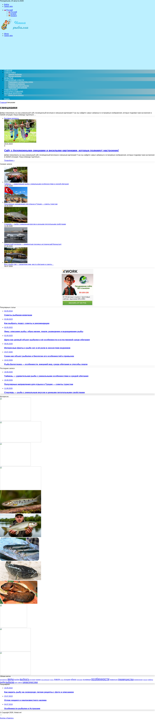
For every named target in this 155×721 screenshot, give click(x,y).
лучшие (67, 680)
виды (11, 679)
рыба (2, 682)
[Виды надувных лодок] (15, 465)
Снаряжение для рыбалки (18, 86)
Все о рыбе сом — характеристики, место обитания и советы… (29, 264)
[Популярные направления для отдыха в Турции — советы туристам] (15, 202)
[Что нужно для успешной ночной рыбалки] (15, 651)
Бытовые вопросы (13, 93)
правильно (113, 679)
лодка (61, 679)
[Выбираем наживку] (13, 627)
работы (150, 679)
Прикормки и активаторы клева (20, 82)
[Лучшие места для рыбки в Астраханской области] (15, 674)
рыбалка (9, 682)
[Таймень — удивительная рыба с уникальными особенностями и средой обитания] (15, 182)
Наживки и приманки (16, 84)
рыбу (16, 682)
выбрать (24, 679)
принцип (145, 679)
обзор (73, 679)
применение (138, 679)
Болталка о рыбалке (13, 91)
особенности (100, 679)
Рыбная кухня (11, 89)
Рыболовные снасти (14, 80)
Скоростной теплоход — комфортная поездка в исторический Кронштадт (32, 244)
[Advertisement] (77, 53)
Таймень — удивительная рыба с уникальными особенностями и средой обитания (36, 184)
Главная (3, 102)
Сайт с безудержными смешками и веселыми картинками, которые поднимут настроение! (61, 150)
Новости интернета (16, 95)
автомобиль (3, 679)
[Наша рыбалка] (14, 30)
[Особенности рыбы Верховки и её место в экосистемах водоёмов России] (20, 513)
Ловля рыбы (10, 72)
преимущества (126, 679)
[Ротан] (20, 579)
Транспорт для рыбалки (17, 88)
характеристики (30, 682)
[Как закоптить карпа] (18, 603)
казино (38, 679)
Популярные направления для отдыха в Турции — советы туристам (30, 204)
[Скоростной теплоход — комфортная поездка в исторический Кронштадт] (15, 242)
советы (20, 682)
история (32, 679)
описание (79, 679)
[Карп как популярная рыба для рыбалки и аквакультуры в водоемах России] (20, 489)
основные (87, 679)
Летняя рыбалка (14, 76)
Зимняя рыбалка (15, 74)
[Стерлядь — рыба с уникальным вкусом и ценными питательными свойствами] (15, 222)
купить (51, 679)
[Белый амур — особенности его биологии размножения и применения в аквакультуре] (20, 536)
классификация (45, 679)
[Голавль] (20, 442)
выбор (16, 679)
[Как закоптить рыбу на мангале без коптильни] (19, 560)
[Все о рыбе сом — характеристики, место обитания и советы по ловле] (15, 262)
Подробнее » (9, 160)
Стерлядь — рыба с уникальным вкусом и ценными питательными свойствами (35, 224)
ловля (57, 679)
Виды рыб (8, 78)
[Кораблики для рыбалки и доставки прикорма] (15, 420)
